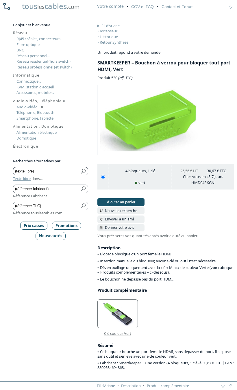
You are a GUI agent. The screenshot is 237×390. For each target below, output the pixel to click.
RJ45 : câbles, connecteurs (38, 38)
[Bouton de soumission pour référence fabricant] (83, 189)
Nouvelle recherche (121, 210)
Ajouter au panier (121, 202)
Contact (178, 6)
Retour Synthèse (114, 42)
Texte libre (22, 178)
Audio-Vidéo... (29, 106)
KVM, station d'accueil (35, 87)
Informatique (26, 75)
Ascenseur (108, 31)
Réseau (20, 32)
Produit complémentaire (168, 385)
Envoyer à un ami (119, 219)
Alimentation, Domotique (38, 126)
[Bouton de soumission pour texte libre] (83, 171)
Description (131, 385)
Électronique (25, 146)
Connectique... (28, 81)
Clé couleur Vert (117, 333)
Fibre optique (28, 44)
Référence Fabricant (30, 195)
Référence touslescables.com (37, 213)
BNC (20, 50)
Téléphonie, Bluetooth (35, 112)
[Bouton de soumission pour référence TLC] (83, 206)
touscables (50, 6)
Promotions (66, 225)
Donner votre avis (119, 227)
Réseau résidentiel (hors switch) (43, 61)
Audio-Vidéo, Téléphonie (39, 100)
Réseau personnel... (33, 55)
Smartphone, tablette (34, 118)
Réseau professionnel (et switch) (44, 67)
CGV (142, 6)
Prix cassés (34, 225)
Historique (109, 36)
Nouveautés (50, 235)
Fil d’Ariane (110, 25)
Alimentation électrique (36, 132)
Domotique (26, 138)
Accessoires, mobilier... (35, 92)
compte (110, 6)
